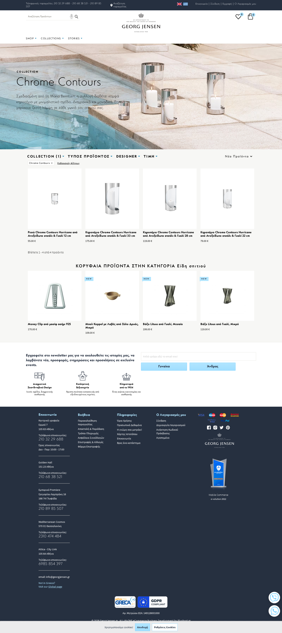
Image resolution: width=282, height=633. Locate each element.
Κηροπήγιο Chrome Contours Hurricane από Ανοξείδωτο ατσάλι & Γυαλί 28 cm (168, 234)
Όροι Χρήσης (124, 420)
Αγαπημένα (162, 437)
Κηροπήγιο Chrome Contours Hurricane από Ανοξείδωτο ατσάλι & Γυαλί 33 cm (110, 234)
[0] (238, 19)
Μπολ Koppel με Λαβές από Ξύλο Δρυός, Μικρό (112, 326)
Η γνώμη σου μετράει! (129, 429)
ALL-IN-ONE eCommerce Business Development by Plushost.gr (155, 620)
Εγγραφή (227, 4)
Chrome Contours (39, 163)
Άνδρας (212, 366)
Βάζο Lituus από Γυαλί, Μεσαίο (163, 324)
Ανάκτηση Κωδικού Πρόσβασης (167, 431)
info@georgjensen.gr (58, 577)
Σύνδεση (215, 4)
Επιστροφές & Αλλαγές (90, 442)
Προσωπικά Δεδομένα (129, 425)
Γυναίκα (164, 366)
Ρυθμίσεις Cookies (165, 627)
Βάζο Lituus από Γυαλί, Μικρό (219, 324)
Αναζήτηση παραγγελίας (119, 5)
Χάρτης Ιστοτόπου (127, 434)
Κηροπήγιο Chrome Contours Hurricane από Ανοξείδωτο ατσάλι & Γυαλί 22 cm (225, 234)
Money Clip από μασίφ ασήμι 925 (49, 324)
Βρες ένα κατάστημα (128, 443)
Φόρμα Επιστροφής (89, 446)
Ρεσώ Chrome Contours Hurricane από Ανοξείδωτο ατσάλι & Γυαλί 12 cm (53, 234)
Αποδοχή (142, 627)
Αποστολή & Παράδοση (91, 429)
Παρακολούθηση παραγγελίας (87, 422)
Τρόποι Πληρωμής (88, 433)
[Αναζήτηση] (76, 16)
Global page (55, 586)
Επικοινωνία (201, 4)
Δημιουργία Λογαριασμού (170, 425)
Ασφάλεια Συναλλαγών (91, 437)
